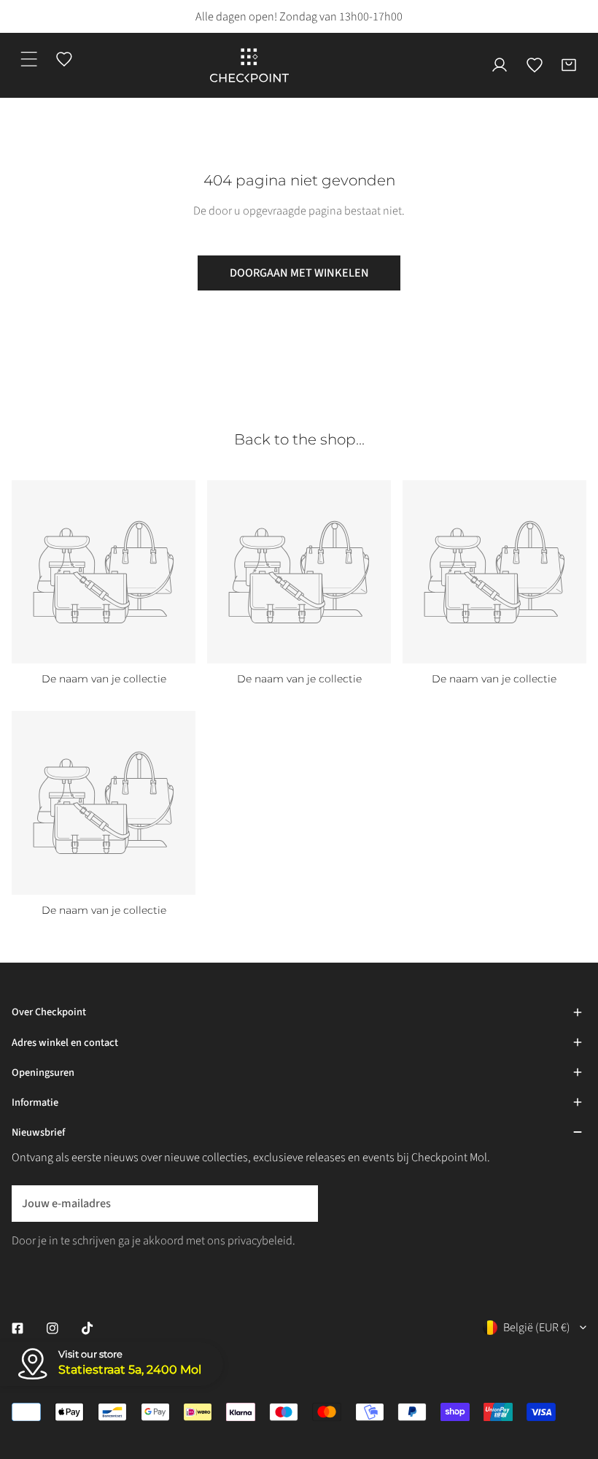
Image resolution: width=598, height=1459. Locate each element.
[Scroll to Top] (570, 1370)
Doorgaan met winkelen (299, 272)
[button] (568, 65)
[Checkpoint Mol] (249, 65)
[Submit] (298, 1202)
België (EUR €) (536, 1327)
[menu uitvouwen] (29, 59)
